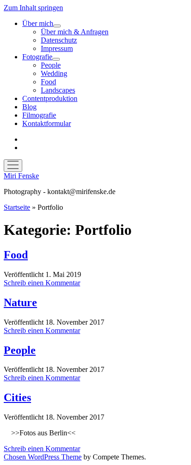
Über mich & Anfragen (74, 32)
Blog (29, 107)
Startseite (17, 207)
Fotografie (37, 57)
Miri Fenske (21, 176)
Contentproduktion (49, 98)
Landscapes (58, 90)
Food (48, 82)
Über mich (37, 23)
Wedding (54, 73)
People (51, 65)
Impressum (57, 48)
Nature (20, 302)
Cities (17, 397)
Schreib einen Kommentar (42, 283)
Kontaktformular (46, 123)
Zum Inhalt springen (33, 8)
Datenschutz (59, 40)
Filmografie (39, 115)
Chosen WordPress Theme (43, 457)
